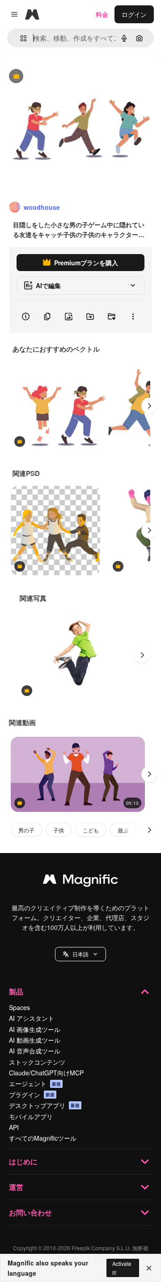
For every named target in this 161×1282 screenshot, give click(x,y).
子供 (58, 830)
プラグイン (32, 1094)
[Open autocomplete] (20, 38)
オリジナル (61, 76)
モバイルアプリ (31, 1116)
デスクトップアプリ (44, 1105)
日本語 (80, 954)
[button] (80, 954)
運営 (16, 1187)
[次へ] (149, 405)
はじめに (23, 1161)
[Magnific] (80, 881)
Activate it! (121, 1268)
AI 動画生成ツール (34, 1040)
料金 (102, 14)
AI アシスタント (31, 1018)
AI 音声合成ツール (34, 1050)
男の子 (26, 830)
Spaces (19, 1007)
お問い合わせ (30, 1212)
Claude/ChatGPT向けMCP (46, 1072)
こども (91, 830)
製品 (16, 991)
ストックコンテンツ (37, 1061)
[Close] (148, 1268)
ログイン (134, 14)
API (14, 1127)
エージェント (35, 1083)
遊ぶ (123, 830)
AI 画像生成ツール (34, 1029)
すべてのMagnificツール (42, 1137)
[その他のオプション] (133, 317)
